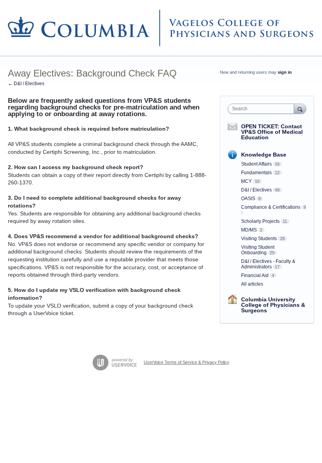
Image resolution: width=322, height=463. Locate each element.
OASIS (248, 198)
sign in (285, 72)
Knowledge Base (263, 154)
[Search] (300, 108)
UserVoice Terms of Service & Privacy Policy (186, 362)
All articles (252, 284)
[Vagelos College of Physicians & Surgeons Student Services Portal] (161, 28)
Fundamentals (256, 172)
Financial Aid (255, 275)
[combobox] (263, 108)
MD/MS (249, 230)
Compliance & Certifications (270, 207)
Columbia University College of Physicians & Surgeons (273, 305)
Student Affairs (256, 164)
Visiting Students (259, 238)
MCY (246, 181)
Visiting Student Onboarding (257, 249)
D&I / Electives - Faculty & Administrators (268, 264)
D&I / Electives (256, 190)
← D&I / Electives (26, 83)
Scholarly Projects (260, 221)
